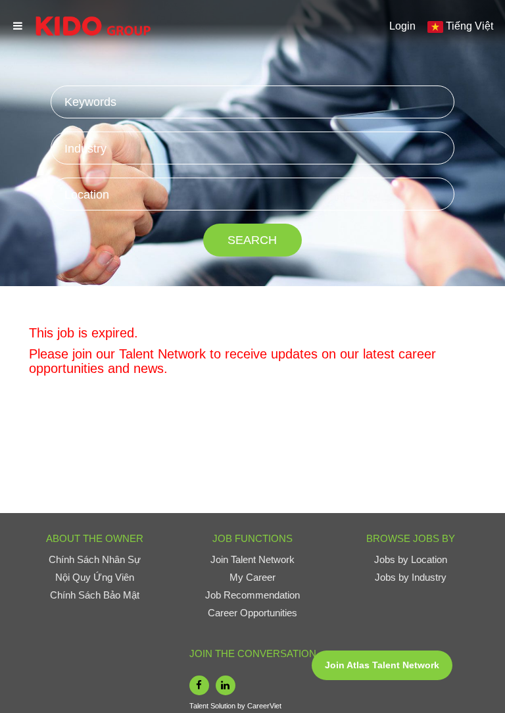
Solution (223, 706)
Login (402, 26)
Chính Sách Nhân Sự (95, 559)
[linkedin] (225, 685)
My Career (252, 577)
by (242, 706)
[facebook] (199, 685)
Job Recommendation (252, 595)
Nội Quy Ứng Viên (94, 577)
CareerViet (264, 706)
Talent (199, 706)
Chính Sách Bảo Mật (94, 595)
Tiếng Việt (469, 26)
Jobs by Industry (410, 577)
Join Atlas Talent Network (382, 665)
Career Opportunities (252, 612)
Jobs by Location (410, 559)
